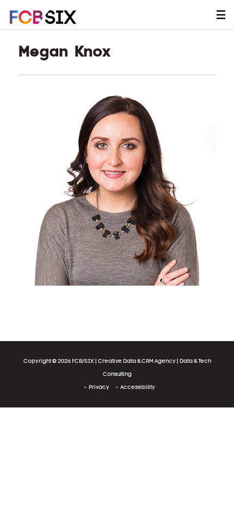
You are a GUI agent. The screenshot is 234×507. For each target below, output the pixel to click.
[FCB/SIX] (53, 17)
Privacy (99, 387)
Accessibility (137, 387)
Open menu (221, 14)
